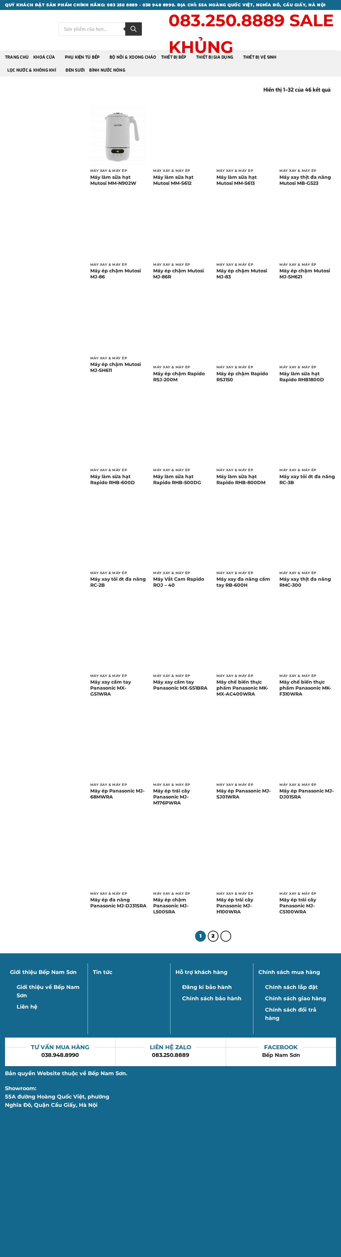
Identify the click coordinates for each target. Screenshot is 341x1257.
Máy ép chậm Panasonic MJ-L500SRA (170, 906)
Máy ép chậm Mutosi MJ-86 (115, 274)
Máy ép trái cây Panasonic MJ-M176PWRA (171, 797)
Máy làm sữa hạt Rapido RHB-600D (112, 479)
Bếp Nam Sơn (281, 1055)
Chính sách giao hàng (295, 998)
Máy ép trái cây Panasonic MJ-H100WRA (234, 906)
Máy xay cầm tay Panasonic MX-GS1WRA (110, 688)
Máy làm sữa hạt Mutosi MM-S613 (236, 180)
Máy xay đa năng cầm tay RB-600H (243, 582)
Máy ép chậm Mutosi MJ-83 (241, 274)
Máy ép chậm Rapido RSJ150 (242, 377)
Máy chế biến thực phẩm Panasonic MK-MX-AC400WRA (242, 688)
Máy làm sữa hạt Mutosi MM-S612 (173, 180)
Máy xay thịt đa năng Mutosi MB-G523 (305, 180)
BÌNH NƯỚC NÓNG (107, 70)
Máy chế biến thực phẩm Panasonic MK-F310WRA (305, 688)
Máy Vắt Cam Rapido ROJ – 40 (178, 582)
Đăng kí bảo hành (207, 987)
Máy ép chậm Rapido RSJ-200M (179, 377)
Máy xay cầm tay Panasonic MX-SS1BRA (180, 685)
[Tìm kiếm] (133, 29)
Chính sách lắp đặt (291, 987)
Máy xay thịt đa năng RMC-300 (305, 582)
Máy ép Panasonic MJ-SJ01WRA (243, 794)
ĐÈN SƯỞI (75, 70)
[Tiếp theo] (225, 936)
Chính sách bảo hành (211, 998)
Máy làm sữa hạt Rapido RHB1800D (301, 377)
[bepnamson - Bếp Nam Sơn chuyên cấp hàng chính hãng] (27, 30)
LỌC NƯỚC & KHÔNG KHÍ (31, 70)
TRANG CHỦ (17, 57)
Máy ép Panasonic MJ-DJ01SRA (306, 794)
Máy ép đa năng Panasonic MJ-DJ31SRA (118, 903)
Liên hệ (27, 1007)
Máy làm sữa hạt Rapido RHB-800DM (240, 479)
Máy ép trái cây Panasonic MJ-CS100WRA (297, 906)
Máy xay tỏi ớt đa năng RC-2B (118, 582)
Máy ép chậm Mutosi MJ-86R (178, 274)
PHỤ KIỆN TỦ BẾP (82, 57)
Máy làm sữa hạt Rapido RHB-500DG (177, 479)
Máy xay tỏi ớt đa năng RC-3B (307, 479)
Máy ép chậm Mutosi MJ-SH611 (115, 367)
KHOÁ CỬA (44, 57)
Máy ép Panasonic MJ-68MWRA (117, 794)
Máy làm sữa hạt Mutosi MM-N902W (113, 180)
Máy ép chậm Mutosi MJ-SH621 (304, 274)
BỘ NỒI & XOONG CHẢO (133, 57)
